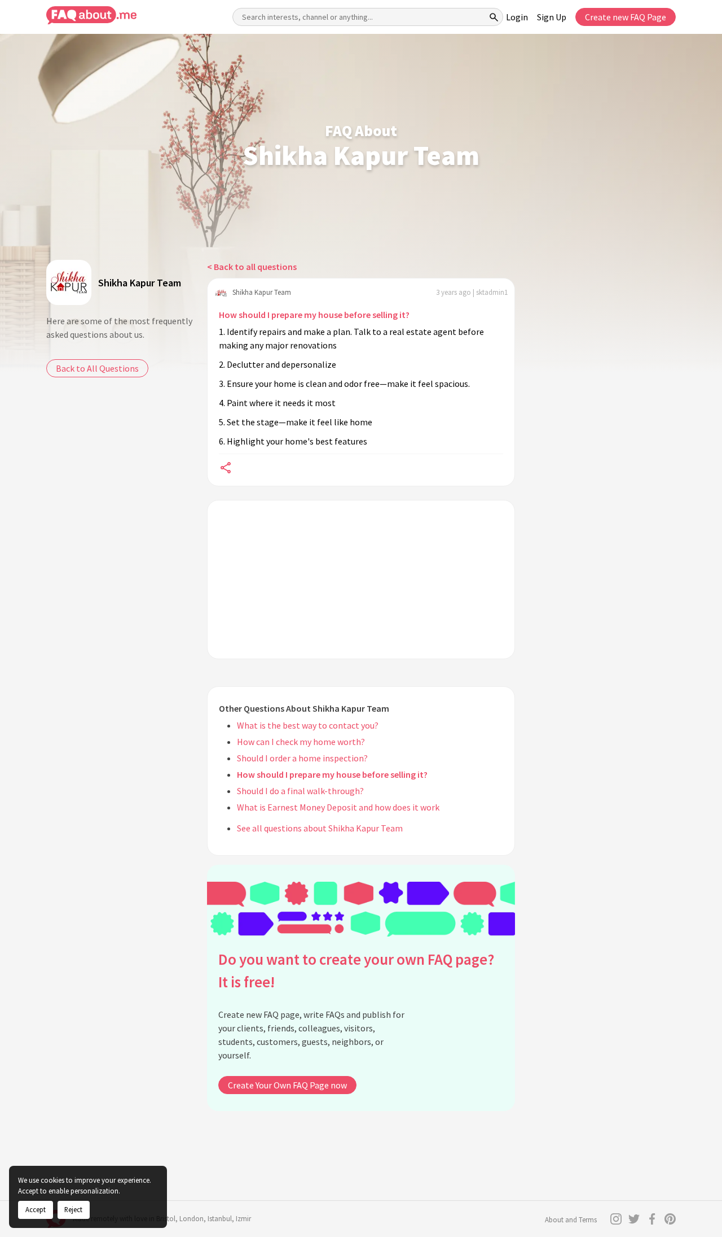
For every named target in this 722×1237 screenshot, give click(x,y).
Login (517, 17)
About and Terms (571, 1220)
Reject (73, 1209)
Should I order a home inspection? (302, 758)
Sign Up (551, 17)
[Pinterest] (670, 1219)
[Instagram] (616, 1219)
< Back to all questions (252, 266)
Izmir (243, 1218)
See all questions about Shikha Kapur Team (320, 828)
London (191, 1218)
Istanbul (220, 1218)
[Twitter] (634, 1219)
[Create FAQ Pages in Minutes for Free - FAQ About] (91, 15)
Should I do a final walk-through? (300, 790)
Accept (35, 1209)
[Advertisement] (361, 579)
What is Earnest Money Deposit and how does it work (338, 807)
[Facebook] (652, 1219)
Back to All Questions (97, 368)
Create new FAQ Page (625, 17)
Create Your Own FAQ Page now (287, 1085)
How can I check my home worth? (301, 741)
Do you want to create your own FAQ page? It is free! (356, 970)
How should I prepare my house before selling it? (314, 314)
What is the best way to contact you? (307, 725)
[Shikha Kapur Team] (68, 282)
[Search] (494, 17)
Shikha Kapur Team (139, 282)
